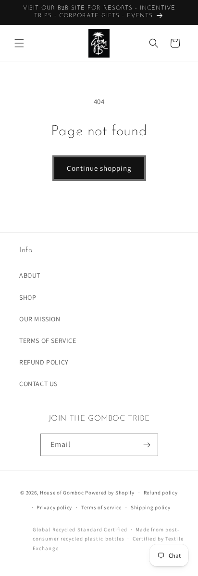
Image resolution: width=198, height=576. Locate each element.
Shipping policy (151, 507)
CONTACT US (38, 383)
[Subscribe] (147, 445)
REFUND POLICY (44, 362)
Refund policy (161, 492)
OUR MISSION (40, 319)
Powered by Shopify (110, 492)
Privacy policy (54, 507)
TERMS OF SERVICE (47, 340)
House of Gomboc (62, 492)
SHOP (27, 297)
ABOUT (29, 275)
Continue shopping (99, 168)
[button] (19, 43)
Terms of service (101, 507)
